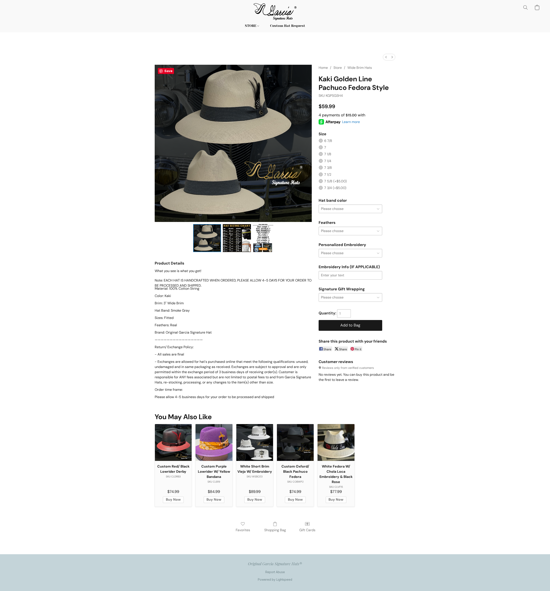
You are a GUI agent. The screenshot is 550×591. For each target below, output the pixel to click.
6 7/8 (328, 141)
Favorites (243, 530)
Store (337, 67)
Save (168, 71)
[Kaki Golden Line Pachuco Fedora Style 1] (237, 238)
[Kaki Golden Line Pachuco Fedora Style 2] (263, 238)
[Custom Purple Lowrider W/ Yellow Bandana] (214, 442)
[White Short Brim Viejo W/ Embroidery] (254, 442)
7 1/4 (327, 161)
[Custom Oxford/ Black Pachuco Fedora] (295, 442)
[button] (275, 11)
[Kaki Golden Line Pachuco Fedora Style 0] (207, 238)
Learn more (351, 122)
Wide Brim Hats (359, 67)
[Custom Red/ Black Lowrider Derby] (173, 442)
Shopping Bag (275, 530)
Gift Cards (307, 530)
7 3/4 (335, 188)
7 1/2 (327, 174)
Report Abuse (275, 572)
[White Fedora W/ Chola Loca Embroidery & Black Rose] (336, 442)
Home (323, 67)
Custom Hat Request (287, 26)
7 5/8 (335, 181)
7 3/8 (328, 167)
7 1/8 (327, 154)
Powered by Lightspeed (275, 579)
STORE (251, 26)
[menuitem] (386, 57)
